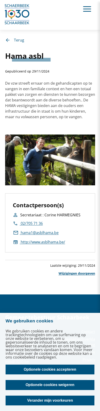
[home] (17, 15)
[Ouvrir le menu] (87, 9)
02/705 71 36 (31, 223)
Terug (19, 40)
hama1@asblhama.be (39, 232)
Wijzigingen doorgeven (77, 273)
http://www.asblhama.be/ (42, 242)
